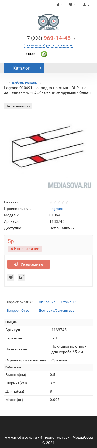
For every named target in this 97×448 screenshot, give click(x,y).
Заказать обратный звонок (48, 45)
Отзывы (69, 301)
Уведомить (31, 264)
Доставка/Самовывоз (56, 311)
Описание (47, 302)
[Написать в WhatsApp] (43, 54)
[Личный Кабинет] (85, 5)
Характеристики (20, 302)
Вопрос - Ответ (20, 310)
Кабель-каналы (25, 83)
